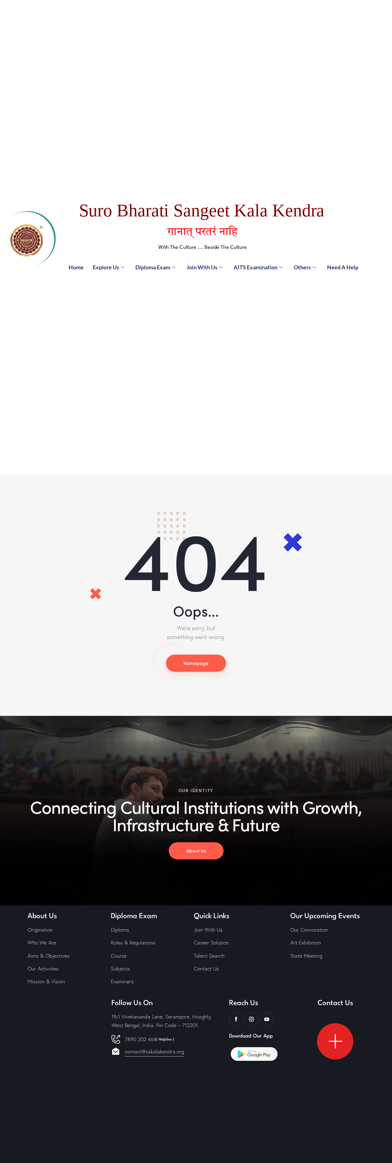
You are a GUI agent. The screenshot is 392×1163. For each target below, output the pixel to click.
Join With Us (202, 267)
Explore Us (106, 267)
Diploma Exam (152, 267)
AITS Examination (255, 267)
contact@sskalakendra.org (154, 1051)
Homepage (196, 663)
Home (76, 267)
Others (302, 267)
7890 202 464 (149, 1039)
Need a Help (342, 267)
